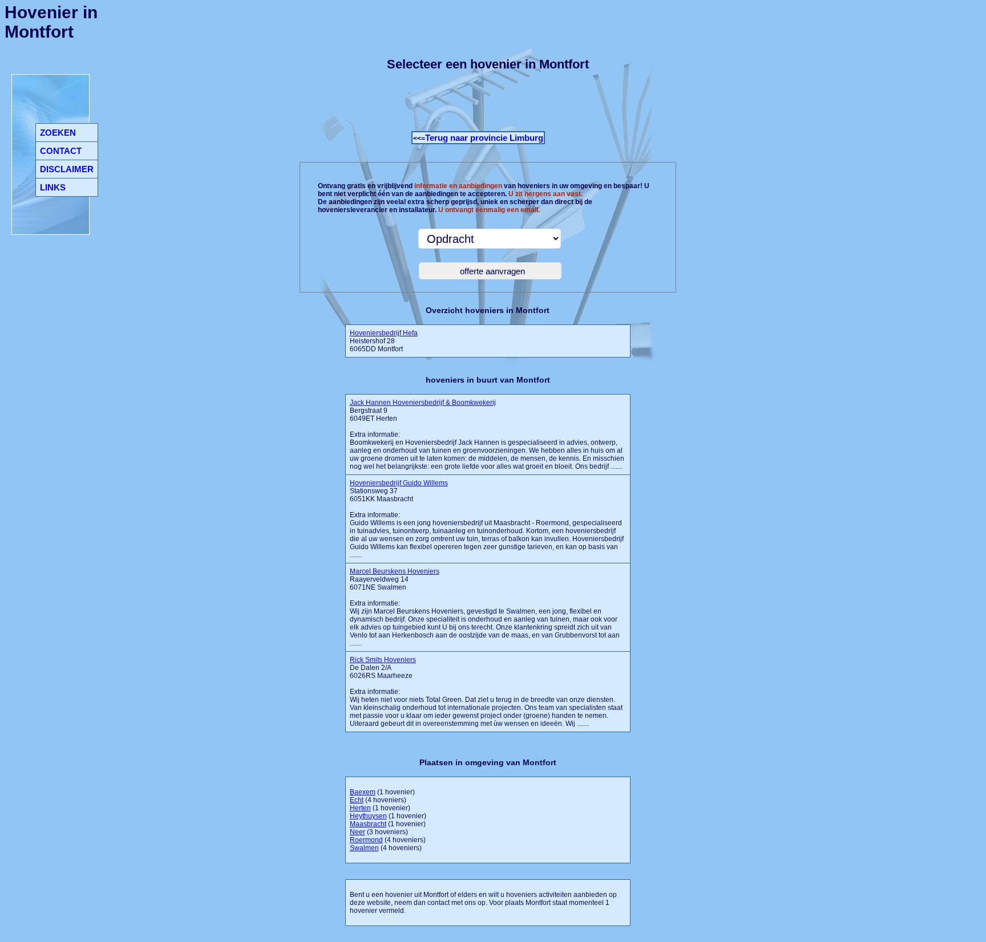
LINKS (53, 187)
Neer (357, 832)
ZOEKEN (58, 132)
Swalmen (364, 848)
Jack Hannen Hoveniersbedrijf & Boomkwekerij (423, 403)
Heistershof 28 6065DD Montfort (384, 341)
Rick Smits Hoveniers (383, 660)
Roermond (366, 840)
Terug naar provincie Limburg (484, 138)
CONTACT (61, 151)
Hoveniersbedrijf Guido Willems (399, 483)
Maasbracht (368, 824)
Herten (360, 808)
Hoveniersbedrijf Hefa (384, 333)
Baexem (362, 792)
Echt (356, 800)
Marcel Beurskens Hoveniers (394, 571)
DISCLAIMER (67, 169)
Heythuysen (368, 816)
